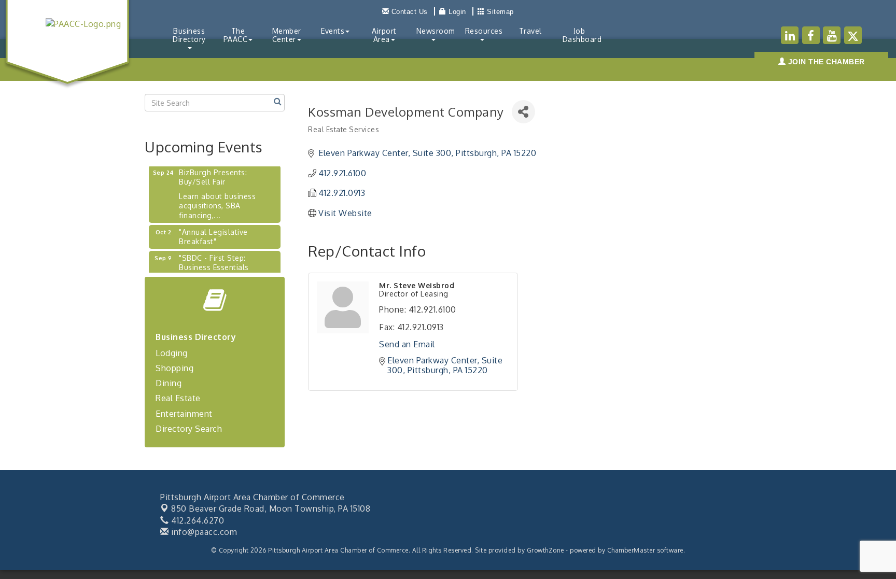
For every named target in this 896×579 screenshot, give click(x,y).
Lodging (172, 353)
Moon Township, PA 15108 (270, 508)
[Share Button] (523, 111)
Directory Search (189, 428)
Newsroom (435, 30)
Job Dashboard (582, 35)
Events (332, 30)
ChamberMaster (631, 550)
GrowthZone (545, 550)
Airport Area (384, 35)
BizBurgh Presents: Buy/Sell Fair (213, 173)
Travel (530, 30)
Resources (484, 30)
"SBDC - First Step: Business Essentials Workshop (214, 263)
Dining (168, 383)
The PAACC (235, 35)
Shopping (174, 368)
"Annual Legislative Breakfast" (213, 232)
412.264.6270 (196, 520)
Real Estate (178, 398)
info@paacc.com (203, 532)
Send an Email (407, 344)
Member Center (286, 35)
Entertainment (184, 413)
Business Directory (189, 35)
